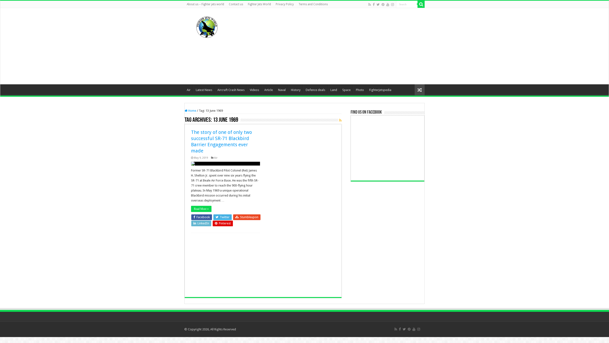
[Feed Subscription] (340, 120)
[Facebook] (373, 4)
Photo (360, 90)
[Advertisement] (334, 46)
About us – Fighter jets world (205, 4)
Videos (254, 90)
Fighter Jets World (259, 4)
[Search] (421, 4)
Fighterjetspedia (380, 90)
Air (189, 90)
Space (346, 90)
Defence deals (315, 90)
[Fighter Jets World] (207, 26)
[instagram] (392, 4)
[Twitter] (378, 4)
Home (191, 110)
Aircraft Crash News (231, 90)
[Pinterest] (383, 4)
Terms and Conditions (313, 4)
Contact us (236, 4)
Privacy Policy (285, 4)
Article (268, 90)
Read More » (201, 209)
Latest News (204, 90)
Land (333, 90)
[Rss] (369, 4)
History (295, 90)
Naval (282, 90)
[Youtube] (388, 4)
